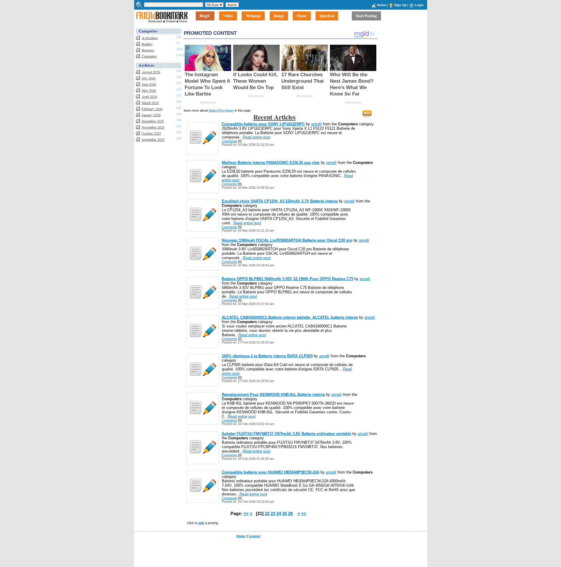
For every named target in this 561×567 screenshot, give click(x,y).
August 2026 (151, 72)
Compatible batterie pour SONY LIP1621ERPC (263, 124)
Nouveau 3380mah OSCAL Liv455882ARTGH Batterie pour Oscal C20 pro (287, 240)
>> (304, 513)
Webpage (253, 16)
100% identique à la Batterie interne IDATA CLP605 (267, 356)
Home (381, 5)
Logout (254, 536)
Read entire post (257, 137)
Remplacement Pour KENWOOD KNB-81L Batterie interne (273, 394)
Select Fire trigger (221, 110)
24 (278, 513)
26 (290, 513)
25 (284, 513)
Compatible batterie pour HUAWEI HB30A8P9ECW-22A (270, 472)
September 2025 (153, 139)
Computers (149, 56)
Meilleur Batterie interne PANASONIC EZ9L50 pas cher (271, 162)
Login (419, 5)
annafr (316, 124)
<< (246, 513)
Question (327, 16)
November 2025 (153, 127)
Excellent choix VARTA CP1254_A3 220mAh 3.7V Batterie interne (280, 201)
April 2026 (149, 96)
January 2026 (151, 114)
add (201, 523)
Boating (147, 43)
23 (273, 513)
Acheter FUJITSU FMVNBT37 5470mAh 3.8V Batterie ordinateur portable (286, 433)
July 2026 (149, 78)
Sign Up (400, 5)
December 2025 (153, 121)
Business (148, 50)
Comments (229, 141)
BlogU (205, 16)
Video (228, 16)
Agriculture (150, 37)
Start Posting (366, 16)
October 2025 (151, 133)
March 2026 (150, 102)
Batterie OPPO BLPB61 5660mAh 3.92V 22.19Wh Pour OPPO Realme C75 (287, 279)
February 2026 (152, 108)
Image (278, 16)
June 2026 (149, 84)
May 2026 (149, 90)
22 (267, 513)
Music (302, 16)
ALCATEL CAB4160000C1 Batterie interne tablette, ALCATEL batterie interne (290, 317)
